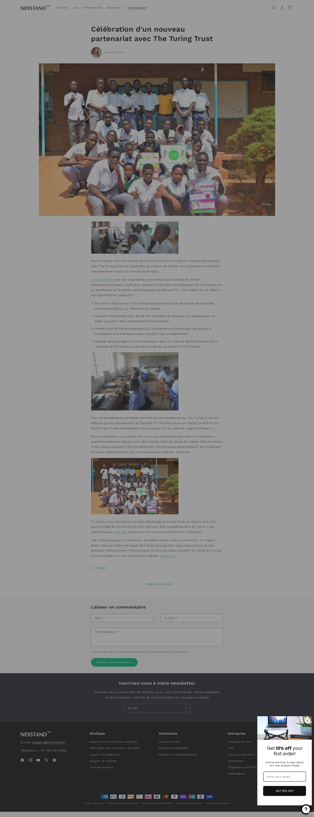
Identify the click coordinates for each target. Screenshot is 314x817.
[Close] (307, 720)
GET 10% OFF (284, 791)
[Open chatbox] (306, 809)
